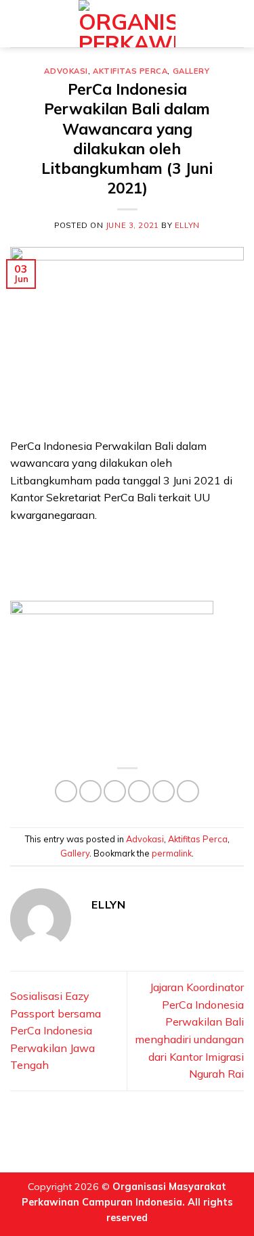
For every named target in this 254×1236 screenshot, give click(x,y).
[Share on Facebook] (90, 791)
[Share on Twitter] (115, 791)
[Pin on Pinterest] (163, 791)
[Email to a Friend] (139, 791)
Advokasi (65, 71)
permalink (172, 853)
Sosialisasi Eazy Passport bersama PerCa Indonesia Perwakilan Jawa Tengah (55, 1030)
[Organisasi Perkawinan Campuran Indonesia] (127, 23)
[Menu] (18, 23)
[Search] (238, 23)
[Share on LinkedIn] (188, 791)
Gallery (191, 71)
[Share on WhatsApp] (66, 791)
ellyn (187, 225)
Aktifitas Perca (130, 71)
